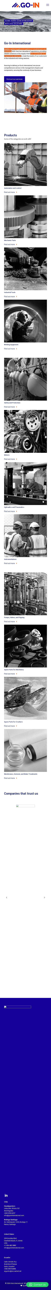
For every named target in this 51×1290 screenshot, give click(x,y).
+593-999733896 (10, 1269)
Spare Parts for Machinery (14, 670)
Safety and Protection (12, 403)
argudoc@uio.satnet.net (12, 1271)
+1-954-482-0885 (10, 1245)
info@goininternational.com (14, 1215)
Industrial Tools (9, 292)
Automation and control (12, 188)
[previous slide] (6, 897)
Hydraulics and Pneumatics (14, 507)
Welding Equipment (11, 345)
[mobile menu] (48, 5)
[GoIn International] (25, 5)
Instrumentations (10, 559)
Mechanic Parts (10, 240)
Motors (6, 455)
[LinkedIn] (6, 1195)
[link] (25, 164)
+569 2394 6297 (9, 1213)
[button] (37, 1284)
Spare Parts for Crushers (13, 722)
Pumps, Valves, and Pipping (14, 617)
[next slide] (44, 897)
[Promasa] (25, 897)
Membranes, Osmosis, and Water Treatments (20, 774)
